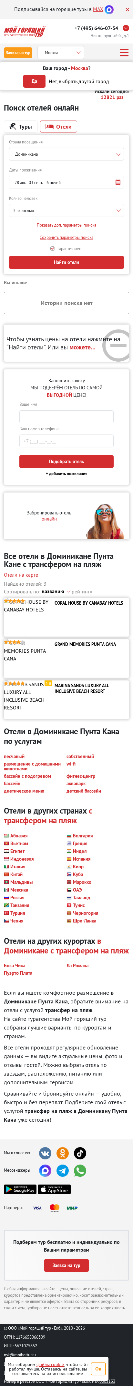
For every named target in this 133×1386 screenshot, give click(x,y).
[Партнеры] (57, 1208)
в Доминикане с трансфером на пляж (66, 946)
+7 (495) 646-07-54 (96, 28)
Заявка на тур (18, 52)
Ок (98, 1368)
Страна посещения (26, 141)
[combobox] (66, 154)
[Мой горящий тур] (25, 31)
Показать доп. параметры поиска (66, 225)
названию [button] (53, 591)
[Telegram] (62, 1171)
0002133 (107, 1381)
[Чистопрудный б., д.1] (127, 28)
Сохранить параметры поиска (66, 237)
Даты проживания (25, 169)
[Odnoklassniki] (62, 1153)
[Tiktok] (80, 1153)
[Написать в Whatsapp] (80, 1171)
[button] (66, 182)
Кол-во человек (23, 198)
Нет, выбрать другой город (79, 81)
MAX (98, 9)
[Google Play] (20, 1189)
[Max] (109, 9)
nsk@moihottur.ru (20, 1354)
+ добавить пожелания (66, 473)
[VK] (45, 1153)
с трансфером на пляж (48, 815)
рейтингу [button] (82, 591)
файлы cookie (50, 1364)
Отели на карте (21, 574)
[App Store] (54, 1189)
